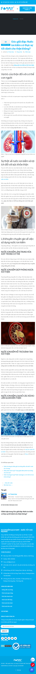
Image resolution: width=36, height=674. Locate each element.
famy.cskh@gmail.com (9, 562)
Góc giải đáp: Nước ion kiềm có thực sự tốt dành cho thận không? (17, 45)
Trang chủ (15, 19)
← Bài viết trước (8, 483)
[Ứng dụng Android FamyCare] (12, 638)
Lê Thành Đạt (10, 52)
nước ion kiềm (4, 179)
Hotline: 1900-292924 (9, 559)
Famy (26, 454)
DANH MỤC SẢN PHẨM (27, 8)
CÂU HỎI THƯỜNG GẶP (22, 2)
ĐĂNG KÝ (4, 631)
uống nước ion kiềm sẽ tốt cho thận (24, 65)
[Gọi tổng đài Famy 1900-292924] (33, 665)
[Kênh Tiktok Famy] (9, 638)
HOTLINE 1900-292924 (8, 2)
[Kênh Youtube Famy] (5, 638)
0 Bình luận (27, 52)
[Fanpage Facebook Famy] (2, 638)
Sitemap (19, 670)
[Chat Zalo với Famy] (33, 660)
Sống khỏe (19, 52)
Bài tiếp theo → (8, 485)
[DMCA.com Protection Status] (6, 646)
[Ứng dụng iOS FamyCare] (15, 638)
